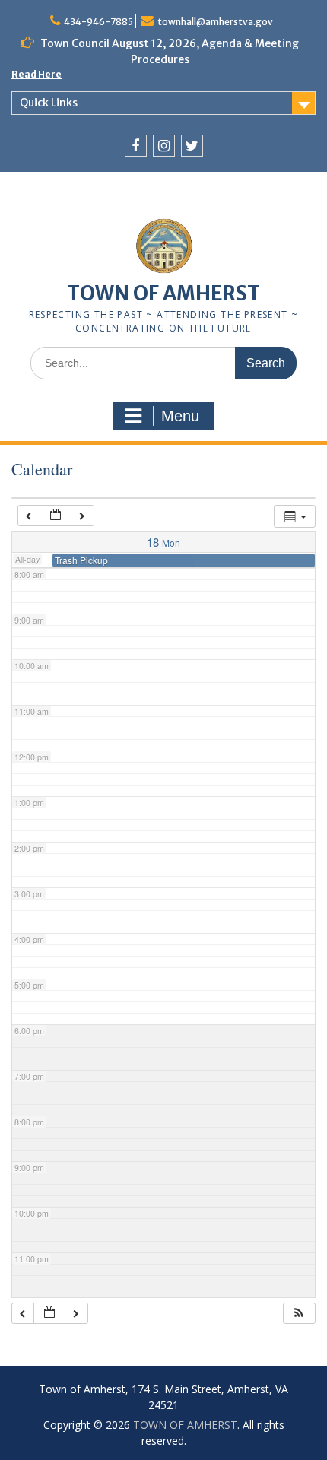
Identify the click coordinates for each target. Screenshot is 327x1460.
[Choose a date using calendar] (55, 516)
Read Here (36, 74)
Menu (180, 416)
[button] (299, 1313)
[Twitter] (192, 146)
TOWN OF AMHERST (163, 293)
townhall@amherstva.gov (215, 21)
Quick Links (49, 103)
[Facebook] (136, 146)
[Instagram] (164, 146)
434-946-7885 (98, 21)
